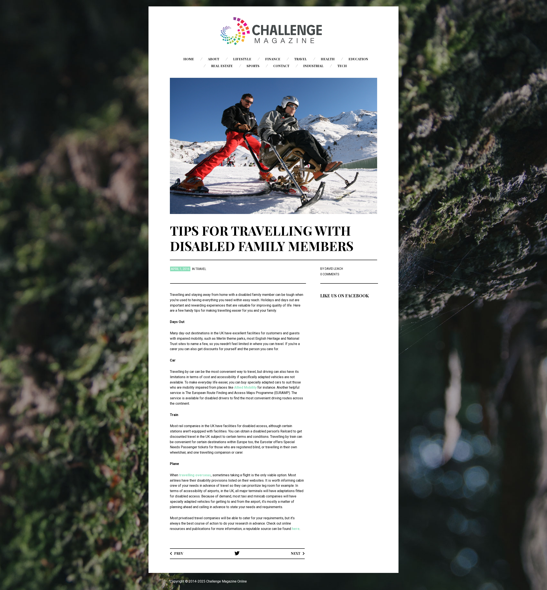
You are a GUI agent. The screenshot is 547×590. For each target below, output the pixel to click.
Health (328, 59)
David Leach (334, 268)
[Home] (273, 31)
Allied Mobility (245, 387)
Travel (300, 59)
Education (358, 59)
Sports (253, 66)
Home (188, 59)
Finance (272, 59)
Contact (281, 66)
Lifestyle (242, 59)
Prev (178, 553)
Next (295, 553)
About (213, 59)
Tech (342, 66)
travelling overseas (195, 475)
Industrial (313, 66)
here (296, 529)
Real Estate (222, 66)
